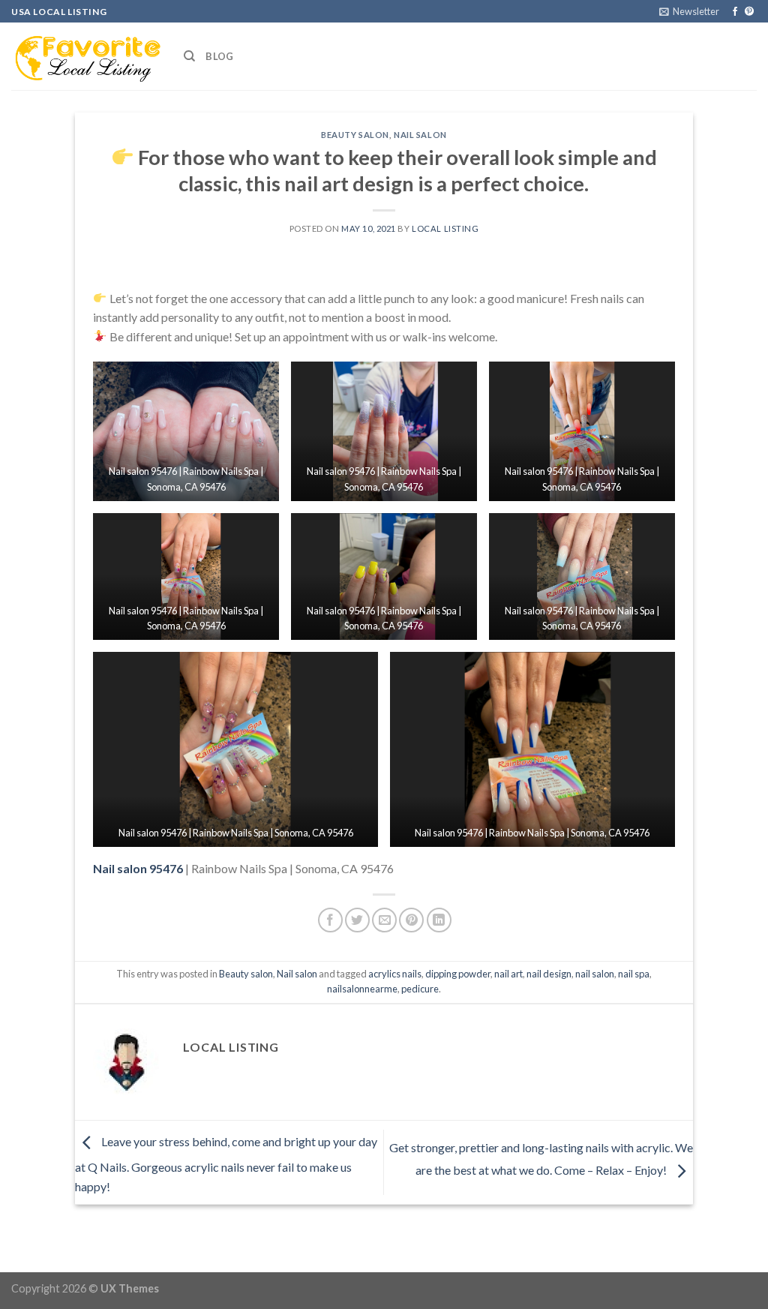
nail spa (634, 974)
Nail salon (420, 135)
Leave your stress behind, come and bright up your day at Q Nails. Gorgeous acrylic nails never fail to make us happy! (226, 1163)
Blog (219, 56)
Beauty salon (355, 135)
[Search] (189, 56)
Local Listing (445, 228)
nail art (508, 974)
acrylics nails (395, 974)
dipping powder (457, 974)
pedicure (420, 989)
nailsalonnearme (362, 989)
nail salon (594, 974)
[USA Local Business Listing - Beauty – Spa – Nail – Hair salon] (86, 56)
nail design (549, 974)
